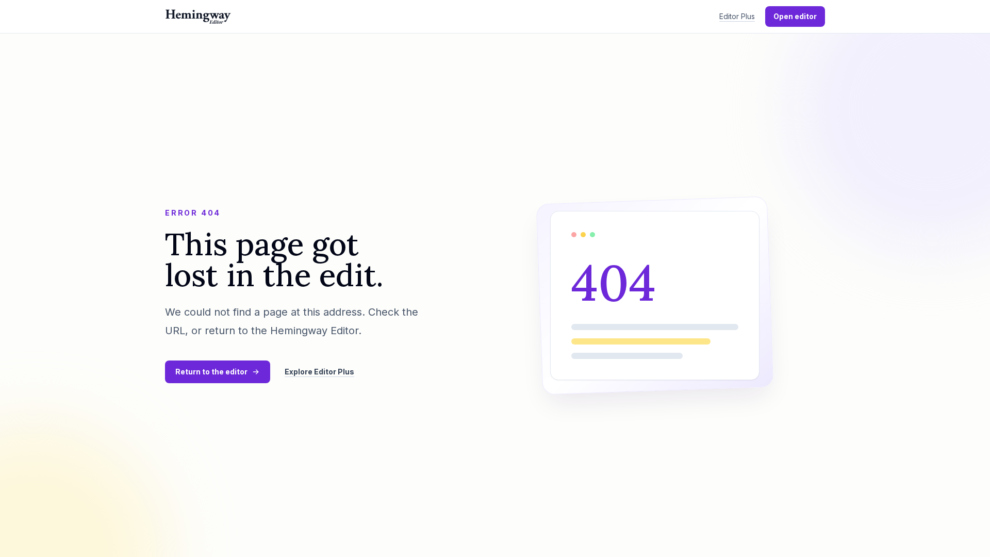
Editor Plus (737, 16)
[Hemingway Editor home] (198, 16)
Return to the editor (211, 371)
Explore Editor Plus (319, 371)
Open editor (795, 16)
